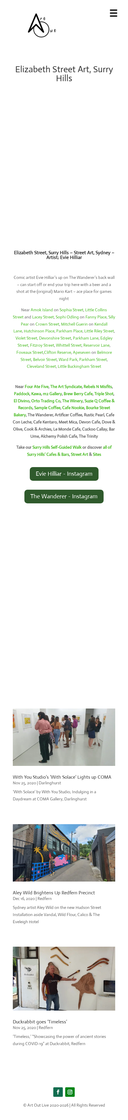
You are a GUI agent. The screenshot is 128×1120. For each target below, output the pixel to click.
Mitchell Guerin (74, 324)
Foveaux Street (29, 352)
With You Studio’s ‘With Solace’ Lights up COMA (62, 777)
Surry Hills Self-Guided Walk (57, 447)
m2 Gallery (52, 393)
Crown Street (47, 324)
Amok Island (42, 309)
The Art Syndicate (66, 386)
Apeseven (81, 352)
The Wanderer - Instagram (64, 496)
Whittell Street (69, 345)
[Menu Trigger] (113, 12)
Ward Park (68, 359)
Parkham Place (69, 331)
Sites (97, 454)
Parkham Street (93, 359)
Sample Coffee (47, 407)
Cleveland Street (41, 366)
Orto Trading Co (45, 400)
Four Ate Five (37, 386)
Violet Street (26, 338)
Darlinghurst (50, 783)
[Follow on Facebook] (58, 1092)
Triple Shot (103, 393)
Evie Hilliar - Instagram (64, 473)
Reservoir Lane (96, 345)
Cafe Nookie (73, 407)
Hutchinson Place (39, 331)
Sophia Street (71, 309)
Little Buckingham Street (79, 366)
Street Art (79, 454)
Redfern (45, 898)
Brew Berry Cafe (78, 393)
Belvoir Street (45, 359)
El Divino (21, 400)
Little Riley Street (99, 331)
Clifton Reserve (57, 352)
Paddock (21, 393)
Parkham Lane (86, 338)
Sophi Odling (67, 317)
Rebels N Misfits (98, 386)
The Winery (72, 400)
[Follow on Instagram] (70, 1092)
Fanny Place (96, 317)
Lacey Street (43, 317)
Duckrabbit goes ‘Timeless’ (40, 1022)
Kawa (36, 393)
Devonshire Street (55, 338)
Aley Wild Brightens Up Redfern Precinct (54, 893)
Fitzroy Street (42, 345)
